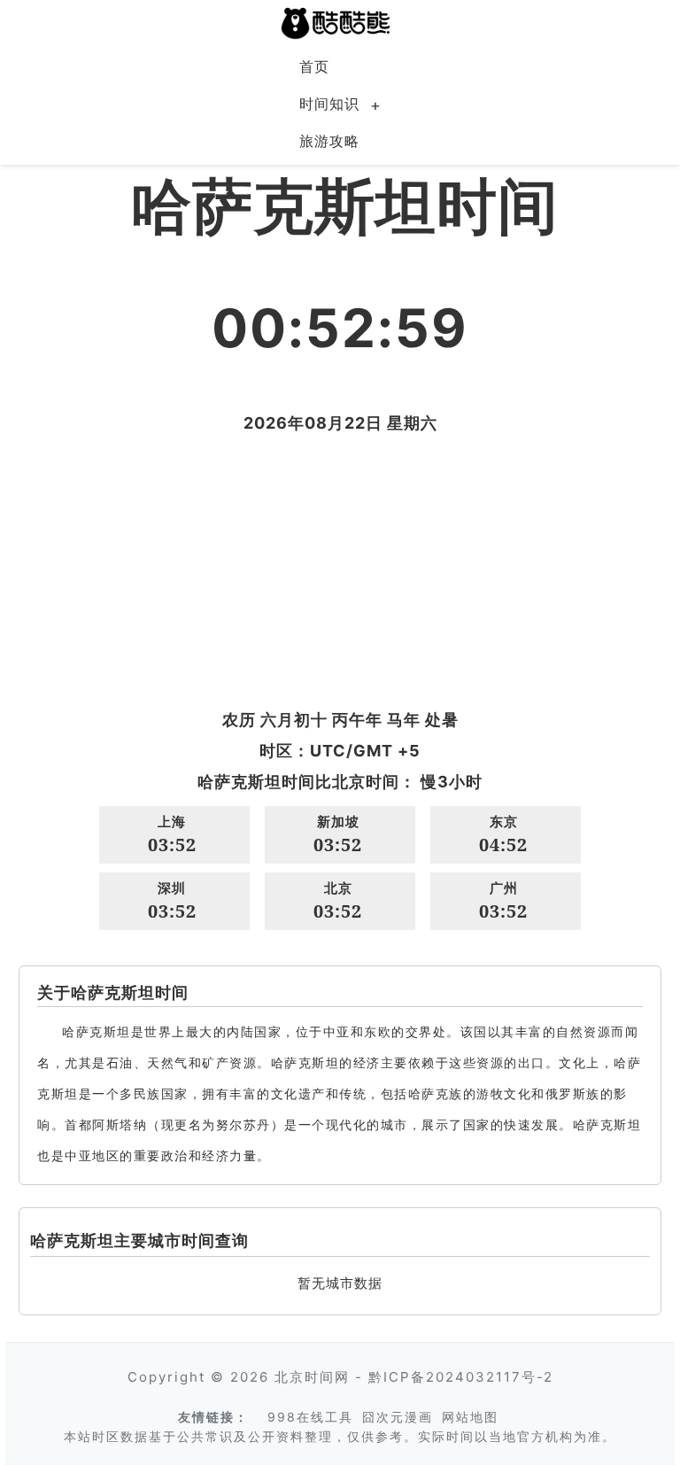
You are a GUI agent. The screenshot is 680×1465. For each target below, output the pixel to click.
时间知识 (329, 103)
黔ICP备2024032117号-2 (460, 1376)
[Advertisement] (340, 571)
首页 (314, 66)
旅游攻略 (329, 141)
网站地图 (470, 1416)
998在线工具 (310, 1416)
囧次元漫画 (397, 1416)
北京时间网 (312, 1376)
